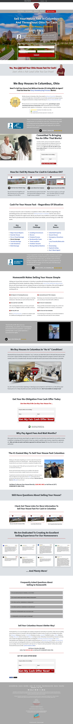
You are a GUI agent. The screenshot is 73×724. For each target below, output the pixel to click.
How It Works (20, 11)
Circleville (28, 635)
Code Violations (15, 244)
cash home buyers (17, 314)
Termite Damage (15, 241)
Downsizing (52, 246)
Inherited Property (55, 233)
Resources (56, 686)
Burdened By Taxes (36, 239)
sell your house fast (50, 96)
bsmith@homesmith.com (36, 703)
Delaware (13, 635)
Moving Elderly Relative (37, 246)
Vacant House (53, 235)
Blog (41, 687)
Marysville (16, 637)
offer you (15, 480)
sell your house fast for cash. (54, 100)
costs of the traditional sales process (52, 283)
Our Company (29, 11)
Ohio (30, 476)
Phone (27, 49)
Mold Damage (14, 246)
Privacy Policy (61, 686)
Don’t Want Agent (54, 250)
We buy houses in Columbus (41, 214)
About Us (36, 11)
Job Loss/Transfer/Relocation (56, 241)
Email (46, 49)
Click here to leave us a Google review (38, 708)
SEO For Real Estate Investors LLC (42, 711)
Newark (30, 637)
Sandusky (50, 639)
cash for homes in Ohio (29, 645)
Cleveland (45, 639)
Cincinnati (40, 639)
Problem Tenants (35, 244)
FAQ (46, 1)
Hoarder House (15, 235)
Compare (31, 686)
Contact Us (42, 1)
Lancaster (42, 635)
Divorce (32, 235)
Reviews (42, 11)
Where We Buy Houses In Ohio (47, 686)
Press (38, 687)
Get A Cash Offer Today (13, 686)
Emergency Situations (56, 237)
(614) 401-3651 (39, 484)
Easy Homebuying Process (40, 90)
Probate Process (35, 237)
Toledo (57, 639)
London (56, 635)
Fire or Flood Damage (17, 237)
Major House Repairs (16, 233)
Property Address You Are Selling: (36, 45)
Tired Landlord (34, 241)
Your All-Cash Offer (59, 188)
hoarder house (22, 358)
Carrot (42, 722)
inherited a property (47, 640)
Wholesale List (33, 687)
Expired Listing (53, 248)
